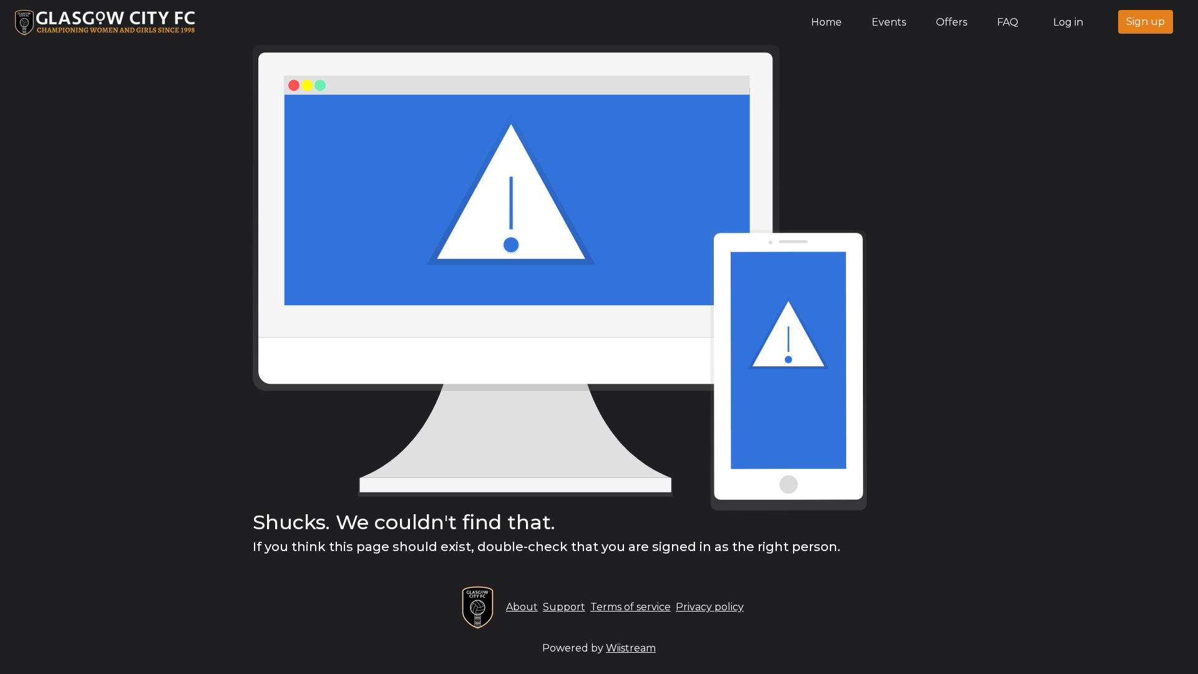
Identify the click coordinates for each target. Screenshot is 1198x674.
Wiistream (631, 648)
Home (829, 22)
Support (564, 607)
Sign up (1145, 21)
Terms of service (630, 607)
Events (889, 22)
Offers (951, 22)
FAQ (1007, 22)
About (522, 607)
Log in (1068, 22)
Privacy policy (710, 607)
